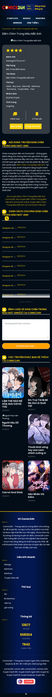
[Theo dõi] (37, 114)
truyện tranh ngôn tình (29, 672)
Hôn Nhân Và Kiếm (36, 495)
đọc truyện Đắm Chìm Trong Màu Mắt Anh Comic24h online (26, 200)
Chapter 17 (9, 256)
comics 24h (42, 669)
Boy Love (17, 86)
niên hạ (7, 603)
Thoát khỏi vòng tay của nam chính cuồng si (38, 450)
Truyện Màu (23, 89)
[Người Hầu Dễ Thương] (13, 417)
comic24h (9, 669)
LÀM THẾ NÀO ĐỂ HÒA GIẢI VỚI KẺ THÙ (12, 403)
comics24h (30, 669)
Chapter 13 (9, 295)
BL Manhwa (9, 598)
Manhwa (40, 18)
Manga (27, 18)
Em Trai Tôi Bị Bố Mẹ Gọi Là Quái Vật (38, 402)
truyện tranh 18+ (10, 672)
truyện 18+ (40, 675)
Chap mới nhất (33, 126)
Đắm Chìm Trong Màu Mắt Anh (25, 29)
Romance (11, 89)
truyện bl (45, 672)
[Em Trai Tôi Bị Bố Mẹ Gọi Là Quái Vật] (39, 382)
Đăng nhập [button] (40, 6)
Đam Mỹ (26, 86)
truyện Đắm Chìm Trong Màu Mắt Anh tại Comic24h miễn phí (26, 203)
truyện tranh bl (13, 675)
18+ (5, 594)
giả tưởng (8, 607)
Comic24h (12, 18)
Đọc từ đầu (16, 126)
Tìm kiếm (29, 7)
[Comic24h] (13, 7)
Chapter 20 (9, 228)
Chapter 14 (9, 285)
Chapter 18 (9, 247)
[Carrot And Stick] (13, 475)
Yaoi (32, 89)
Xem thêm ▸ (33, 22)
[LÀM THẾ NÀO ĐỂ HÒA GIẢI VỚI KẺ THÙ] (13, 382)
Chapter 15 (9, 276)
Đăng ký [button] (39, 9)
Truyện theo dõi (11, 577)
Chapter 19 (9, 237)
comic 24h (19, 669)
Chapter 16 (9, 266)
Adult (8, 86)
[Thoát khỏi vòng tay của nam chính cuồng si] (39, 429)
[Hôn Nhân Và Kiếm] (39, 475)
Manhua (17, 22)
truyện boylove (28, 675)
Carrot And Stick (12, 492)
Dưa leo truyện (13, 97)
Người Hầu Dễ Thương (10, 424)
